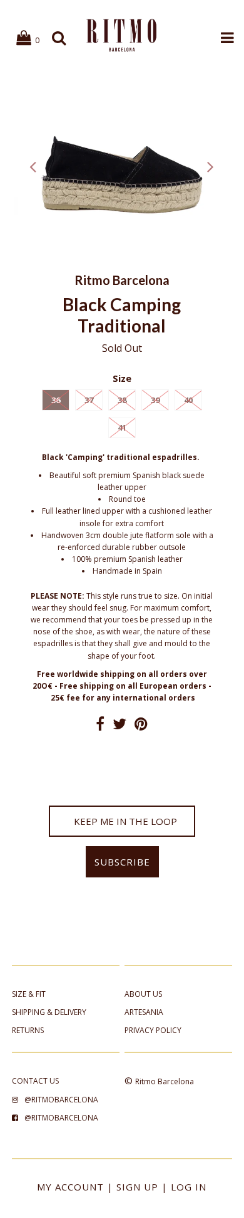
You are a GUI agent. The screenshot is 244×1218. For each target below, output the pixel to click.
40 (188, 400)
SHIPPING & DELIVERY (49, 1012)
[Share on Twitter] (119, 726)
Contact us (122, 751)
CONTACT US (35, 1081)
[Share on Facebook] (100, 726)
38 (122, 400)
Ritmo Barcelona (164, 1081)
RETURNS (28, 1030)
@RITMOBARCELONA (61, 1099)
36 (55, 400)
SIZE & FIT (29, 994)
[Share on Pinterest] (141, 726)
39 (155, 400)
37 (88, 400)
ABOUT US (143, 994)
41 (122, 427)
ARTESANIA (144, 1012)
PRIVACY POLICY (153, 1030)
